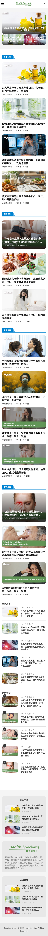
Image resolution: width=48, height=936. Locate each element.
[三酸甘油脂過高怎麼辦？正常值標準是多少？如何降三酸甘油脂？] (10, 751)
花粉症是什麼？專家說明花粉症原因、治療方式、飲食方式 (23, 398)
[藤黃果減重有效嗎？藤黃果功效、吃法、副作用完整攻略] (24, 187)
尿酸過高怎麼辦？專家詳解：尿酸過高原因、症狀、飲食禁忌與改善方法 (23, 280)
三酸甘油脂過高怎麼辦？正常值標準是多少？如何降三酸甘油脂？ (33, 753)
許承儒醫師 (11, 518)
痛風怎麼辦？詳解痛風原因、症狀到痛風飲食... (32, 828)
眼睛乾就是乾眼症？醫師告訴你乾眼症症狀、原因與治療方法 (33, 736)
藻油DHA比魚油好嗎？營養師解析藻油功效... (32, 817)
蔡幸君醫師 (8, 321)
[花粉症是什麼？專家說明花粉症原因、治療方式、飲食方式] (24, 388)
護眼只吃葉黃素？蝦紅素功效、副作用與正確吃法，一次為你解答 (23, 161)
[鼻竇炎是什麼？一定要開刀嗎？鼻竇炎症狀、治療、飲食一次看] (24, 424)
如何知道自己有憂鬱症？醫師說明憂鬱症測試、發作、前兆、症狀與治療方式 (33, 703)
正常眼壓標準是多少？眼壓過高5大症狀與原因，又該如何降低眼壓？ (23, 513)
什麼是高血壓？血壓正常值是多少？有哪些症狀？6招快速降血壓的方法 (24, 240)
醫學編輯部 (8, 404)
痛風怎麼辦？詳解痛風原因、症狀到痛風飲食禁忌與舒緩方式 (35, 39)
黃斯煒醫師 (11, 245)
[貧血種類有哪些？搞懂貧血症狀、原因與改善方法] (24, 306)
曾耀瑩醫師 (8, 440)
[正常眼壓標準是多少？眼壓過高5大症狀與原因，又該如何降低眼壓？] (10, 767)
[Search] (45, 4)
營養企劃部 (8, 94)
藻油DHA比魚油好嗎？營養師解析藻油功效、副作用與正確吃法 (13, 39)
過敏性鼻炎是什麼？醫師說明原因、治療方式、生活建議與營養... (23, 471)
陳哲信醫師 (8, 367)
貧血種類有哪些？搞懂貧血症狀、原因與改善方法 (23, 316)
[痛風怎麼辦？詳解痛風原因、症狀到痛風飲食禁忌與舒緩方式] (10, 645)
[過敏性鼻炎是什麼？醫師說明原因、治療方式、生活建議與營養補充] (24, 460)
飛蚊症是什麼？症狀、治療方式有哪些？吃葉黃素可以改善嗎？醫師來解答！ (23, 553)
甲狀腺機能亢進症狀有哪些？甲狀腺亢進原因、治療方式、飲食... (23, 362)
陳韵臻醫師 (8, 594)
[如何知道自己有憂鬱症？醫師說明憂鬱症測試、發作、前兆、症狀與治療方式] (10, 701)
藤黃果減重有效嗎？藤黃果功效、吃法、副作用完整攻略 (23, 198)
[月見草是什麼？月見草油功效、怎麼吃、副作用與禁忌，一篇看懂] (24, 23)
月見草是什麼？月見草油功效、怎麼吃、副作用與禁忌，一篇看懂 (24, 29)
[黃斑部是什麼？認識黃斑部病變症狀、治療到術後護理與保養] (10, 718)
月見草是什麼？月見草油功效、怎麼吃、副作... (32, 807)
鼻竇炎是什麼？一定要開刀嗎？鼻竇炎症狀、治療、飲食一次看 (23, 434)
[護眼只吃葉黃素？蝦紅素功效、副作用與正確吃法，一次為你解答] (24, 151)
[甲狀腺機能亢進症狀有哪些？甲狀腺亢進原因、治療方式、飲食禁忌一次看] (24, 352)
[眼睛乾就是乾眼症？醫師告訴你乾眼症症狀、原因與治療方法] (10, 734)
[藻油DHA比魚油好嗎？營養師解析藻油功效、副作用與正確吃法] (24, 115)
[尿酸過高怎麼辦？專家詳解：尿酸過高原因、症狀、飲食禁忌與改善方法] (24, 269)
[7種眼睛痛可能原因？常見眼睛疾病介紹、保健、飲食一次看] (24, 579)
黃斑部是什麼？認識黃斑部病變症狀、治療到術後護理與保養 (33, 719)
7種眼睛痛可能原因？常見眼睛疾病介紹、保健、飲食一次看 (22, 589)
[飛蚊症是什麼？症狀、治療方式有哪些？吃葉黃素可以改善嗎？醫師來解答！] (24, 543)
